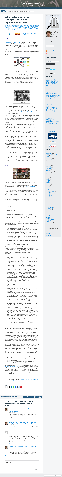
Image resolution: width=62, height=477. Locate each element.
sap (49, 203)
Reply (5, 428)
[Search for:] (50, 45)
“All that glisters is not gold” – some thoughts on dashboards (23, 111)
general (47, 178)
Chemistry (48, 217)
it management (31, 28)
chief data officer (48, 165)
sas (49, 205)
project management (23, 27)
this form (47, 230)
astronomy (48, 215)
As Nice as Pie (48, 125)
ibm (30, 26)
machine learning (51, 171)
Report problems (48, 235)
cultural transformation (15, 26)
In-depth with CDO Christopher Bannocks (52, 123)
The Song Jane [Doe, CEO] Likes (51, 80)
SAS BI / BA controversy (50, 164)
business (21, 25)
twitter (49, 185)
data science (48, 170)
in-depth (47, 210)
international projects (50, 223)
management (48, 180)
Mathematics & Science (49, 214)
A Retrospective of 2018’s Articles (51, 113)
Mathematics (48, 218)
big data (49, 189)
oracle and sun (50, 207)
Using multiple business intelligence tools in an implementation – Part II (34, 397)
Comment (35, 469)
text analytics (50, 209)
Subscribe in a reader (50, 50)
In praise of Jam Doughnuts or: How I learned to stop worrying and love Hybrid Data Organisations (52, 108)
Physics (47, 221)
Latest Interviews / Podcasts (50, 124)
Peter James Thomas (31, 3)
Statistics (49, 220)
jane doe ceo (48, 212)
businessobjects (53, 204)
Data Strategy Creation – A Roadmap (52, 85)
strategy (47, 186)
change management (49, 176)
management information (16, 27)
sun (49, 206)
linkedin (49, 184)
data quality (48, 169)
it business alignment (8, 27)
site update (48, 181)
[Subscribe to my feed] (46, 50)
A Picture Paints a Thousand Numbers (52, 90)
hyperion (52, 202)
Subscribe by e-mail (50, 53)
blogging (49, 183)
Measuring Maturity (49, 86)
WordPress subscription (52, 57)
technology (29, 27)
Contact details (48, 233)
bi (32, 27)
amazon (50, 192)
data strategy (48, 172)
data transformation (49, 173)
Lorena (10, 432)
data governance (49, 167)
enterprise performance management (52, 159)
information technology (18, 28)
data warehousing (26, 26)
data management (49, 168)
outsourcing (48, 224)
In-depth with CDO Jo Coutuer (51, 131)
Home (3, 11)
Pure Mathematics (51, 219)
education (48, 177)
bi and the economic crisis (50, 152)
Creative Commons (55, 41)
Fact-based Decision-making (50, 130)
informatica (51, 198)
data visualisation (49, 157)
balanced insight (52, 193)
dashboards (21, 26)
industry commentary (34, 26)
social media (48, 182)
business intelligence (33, 25)
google (50, 195)
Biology (47, 216)
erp (49, 194)
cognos (10, 26)
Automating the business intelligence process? (9, 396)
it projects (36, 28)
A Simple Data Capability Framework (52, 112)
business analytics (26, 25)
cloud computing (50, 190)
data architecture (49, 166)
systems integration (51, 208)
